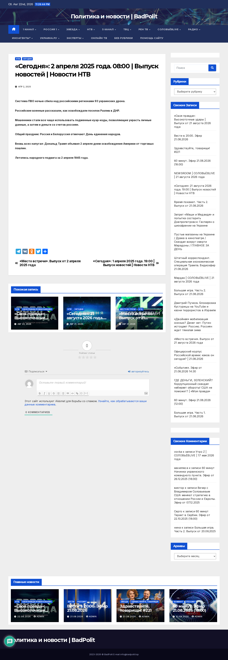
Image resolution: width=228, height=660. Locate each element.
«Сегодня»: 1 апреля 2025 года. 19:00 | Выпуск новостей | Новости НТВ (123, 263)
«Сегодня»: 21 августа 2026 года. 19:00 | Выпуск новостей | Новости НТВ (195, 189)
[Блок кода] (72, 393)
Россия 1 (51, 29)
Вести (71, 602)
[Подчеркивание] (49, 393)
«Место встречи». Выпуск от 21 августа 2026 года (137, 317)
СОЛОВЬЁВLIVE (168, 29)
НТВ (90, 29)
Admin (40, 616)
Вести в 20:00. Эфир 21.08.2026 (87, 608)
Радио (193, 29)
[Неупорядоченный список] (63, 393)
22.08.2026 (24, 616)
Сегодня (27, 59)
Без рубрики (123, 38)
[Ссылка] (77, 393)
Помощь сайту (151, 38)
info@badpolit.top (129, 654)
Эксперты (74, 38)
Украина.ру (49, 38)
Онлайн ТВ (99, 38)
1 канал (29, 29)
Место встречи (128, 309)
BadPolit (108, 654)
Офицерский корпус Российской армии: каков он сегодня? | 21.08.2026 (194, 355)
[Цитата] (67, 393)
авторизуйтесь (140, 371)
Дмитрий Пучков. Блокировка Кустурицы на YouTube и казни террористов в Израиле (195, 306)
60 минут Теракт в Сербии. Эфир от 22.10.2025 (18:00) (192, 515)
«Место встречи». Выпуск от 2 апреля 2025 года (50, 263)
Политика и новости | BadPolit (114, 16)
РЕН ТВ (144, 29)
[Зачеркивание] (53, 393)
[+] (86, 393)
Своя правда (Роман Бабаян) (37, 309)
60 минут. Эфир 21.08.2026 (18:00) (189, 608)
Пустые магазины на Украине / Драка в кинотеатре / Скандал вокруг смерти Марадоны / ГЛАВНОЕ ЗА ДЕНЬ (194, 242)
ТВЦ (126, 29)
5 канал (108, 29)
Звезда (72, 29)
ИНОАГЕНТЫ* (21, 38)
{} (81, 393)
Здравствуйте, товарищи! (144, 602)
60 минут (178, 602)
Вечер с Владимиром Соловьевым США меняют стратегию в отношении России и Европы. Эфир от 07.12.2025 (194, 495)
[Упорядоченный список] (58, 393)
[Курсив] (44, 393)
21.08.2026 (77, 616)
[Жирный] (39, 393)
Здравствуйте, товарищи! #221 (136, 608)
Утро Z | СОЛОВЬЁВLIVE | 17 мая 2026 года (194, 455)
